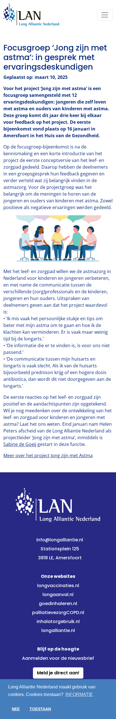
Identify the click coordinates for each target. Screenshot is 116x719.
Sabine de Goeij (19, 444)
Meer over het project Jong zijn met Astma (48, 455)
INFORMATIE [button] (79, 694)
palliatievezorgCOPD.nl (58, 612)
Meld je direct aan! (58, 673)
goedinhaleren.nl (58, 603)
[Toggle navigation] (105, 14)
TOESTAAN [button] (40, 709)
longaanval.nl (58, 594)
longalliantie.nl (58, 630)
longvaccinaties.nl (58, 585)
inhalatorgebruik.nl (58, 621)
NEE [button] (16, 709)
